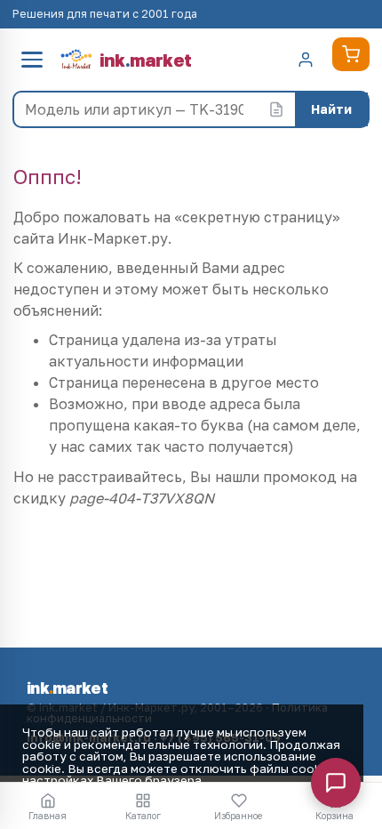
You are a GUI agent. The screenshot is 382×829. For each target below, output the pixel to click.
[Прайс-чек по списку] (276, 109)
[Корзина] (351, 54)
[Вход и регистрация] (305, 59)
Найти (331, 109)
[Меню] (32, 59)
